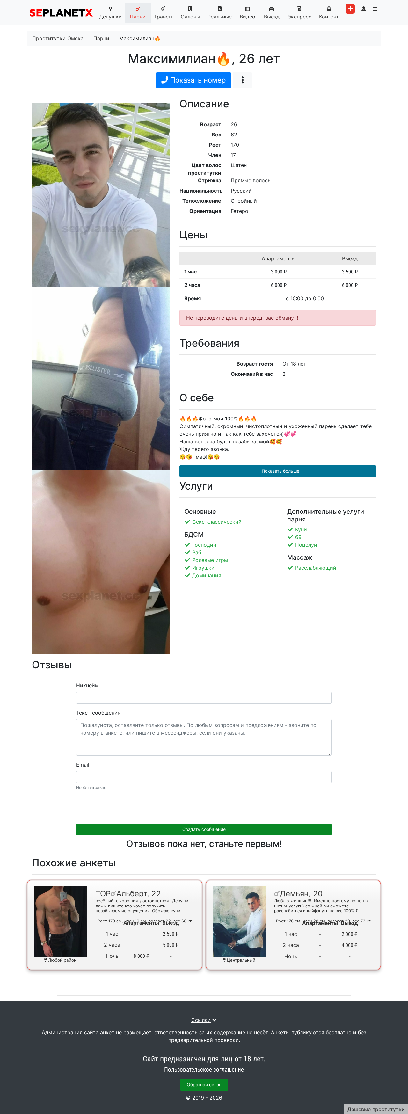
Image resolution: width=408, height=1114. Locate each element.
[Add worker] (350, 9)
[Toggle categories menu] (375, 9)
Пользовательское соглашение (204, 1069)
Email (82, 764)
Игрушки (203, 567)
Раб (196, 552)
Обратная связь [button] (204, 1084)
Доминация (206, 575)
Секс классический (217, 522)
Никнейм (87, 685)
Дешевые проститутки (376, 1109)
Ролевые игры (210, 560)
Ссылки (201, 1020)
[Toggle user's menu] (363, 9)
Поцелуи (306, 545)
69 (298, 537)
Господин (204, 545)
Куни (301, 529)
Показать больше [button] (279, 471)
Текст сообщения (98, 713)
